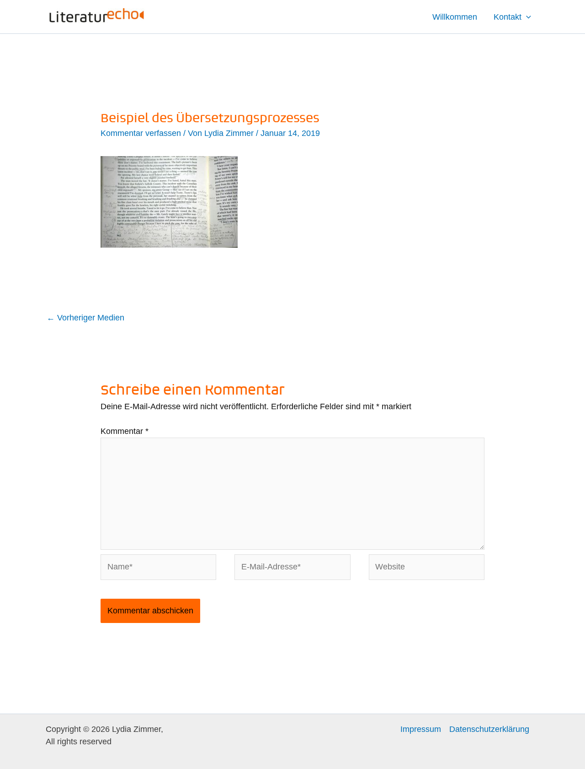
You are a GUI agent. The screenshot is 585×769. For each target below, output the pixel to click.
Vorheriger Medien (85, 317)
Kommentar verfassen (141, 133)
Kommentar (125, 431)
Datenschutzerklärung (489, 729)
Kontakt (507, 17)
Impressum (420, 729)
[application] (526, 17)
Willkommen (454, 17)
